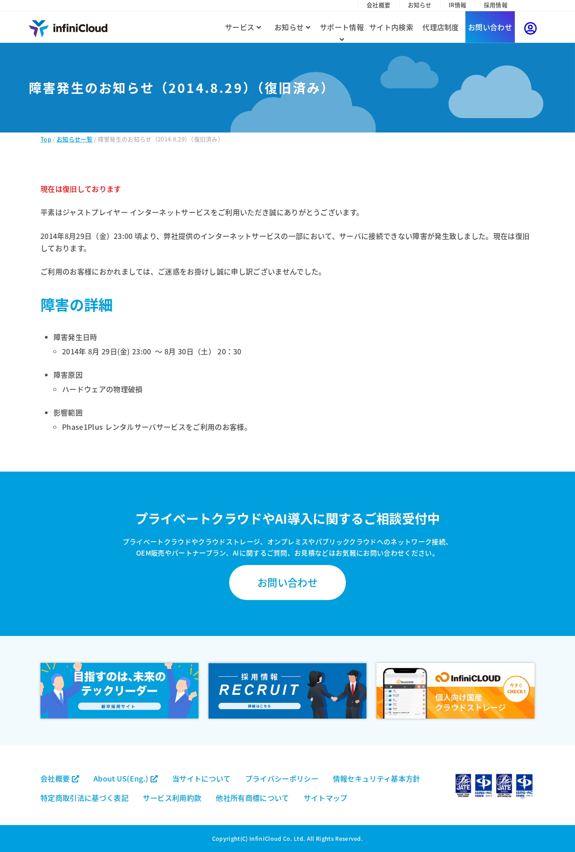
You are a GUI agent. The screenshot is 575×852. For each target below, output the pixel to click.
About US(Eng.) (121, 778)
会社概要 (378, 4)
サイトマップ (326, 797)
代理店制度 (440, 27)
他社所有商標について (252, 797)
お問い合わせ (490, 27)
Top (45, 139)
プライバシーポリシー (281, 778)
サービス (241, 27)
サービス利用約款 (172, 797)
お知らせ (420, 4)
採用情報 (496, 4)
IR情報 (457, 4)
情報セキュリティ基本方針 (376, 778)
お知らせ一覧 (75, 139)
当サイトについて (201, 778)
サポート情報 (342, 27)
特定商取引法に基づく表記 (84, 797)
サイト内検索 (391, 27)
